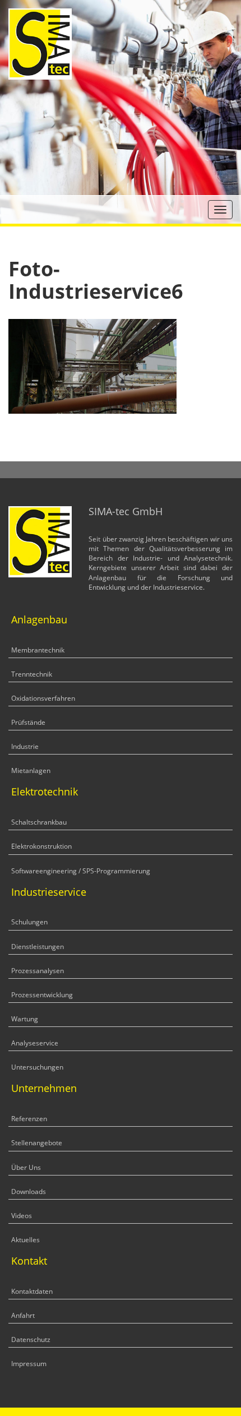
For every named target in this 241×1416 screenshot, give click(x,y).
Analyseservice (34, 1043)
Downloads (28, 1191)
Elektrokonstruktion (41, 846)
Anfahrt (23, 1315)
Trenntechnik (31, 674)
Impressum (29, 1363)
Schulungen (29, 922)
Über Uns (26, 1167)
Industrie (25, 746)
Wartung (24, 1019)
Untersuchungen (37, 1067)
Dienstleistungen (37, 946)
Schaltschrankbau (39, 822)
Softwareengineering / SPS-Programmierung (80, 871)
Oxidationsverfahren (43, 698)
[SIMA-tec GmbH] (40, 43)
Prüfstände (28, 722)
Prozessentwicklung (42, 994)
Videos (21, 1215)
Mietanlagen (30, 770)
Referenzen (29, 1118)
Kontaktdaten (32, 1291)
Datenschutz (30, 1339)
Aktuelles (25, 1239)
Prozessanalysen (37, 970)
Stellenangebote (36, 1142)
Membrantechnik (37, 650)
